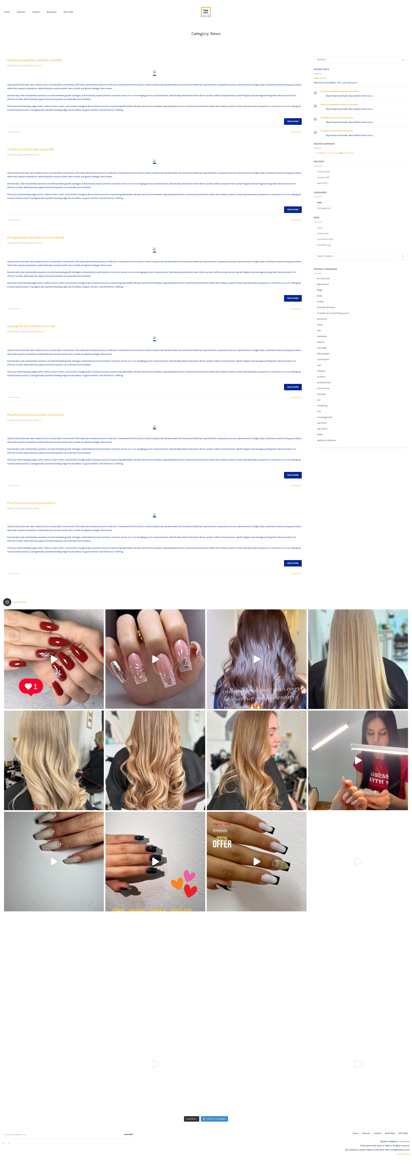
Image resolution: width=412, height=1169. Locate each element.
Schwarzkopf (324, 382)
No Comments (296, 132)
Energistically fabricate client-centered (35, 237)
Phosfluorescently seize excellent (31, 503)
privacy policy (403, 1154)
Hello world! (320, 78)
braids (320, 301)
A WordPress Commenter (327, 153)
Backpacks (323, 284)
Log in (320, 227)
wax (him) (322, 428)
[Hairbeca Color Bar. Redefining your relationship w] (54, 963)
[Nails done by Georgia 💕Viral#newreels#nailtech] (54, 861)
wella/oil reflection (326, 440)
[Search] (403, 256)
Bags (319, 290)
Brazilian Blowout (326, 307)
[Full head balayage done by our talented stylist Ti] (358, 861)
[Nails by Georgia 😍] (54, 659)
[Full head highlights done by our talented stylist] (358, 659)
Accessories (323, 278)
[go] (403, 59)
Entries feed (322, 233)
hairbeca (38, 65)
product (321, 376)
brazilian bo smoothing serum (333, 313)
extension (322, 319)
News (19, 132)
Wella (320, 434)
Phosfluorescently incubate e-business (35, 415)
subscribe (128, 1134)
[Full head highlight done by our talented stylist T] (155, 760)
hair (319, 330)
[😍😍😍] (358, 1064)
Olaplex (321, 371)
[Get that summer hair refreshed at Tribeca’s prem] (358, 963)
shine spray (323, 388)
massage (322, 347)
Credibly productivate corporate (30, 149)
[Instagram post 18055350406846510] (155, 861)
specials (321, 394)
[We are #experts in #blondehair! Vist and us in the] (257, 1064)
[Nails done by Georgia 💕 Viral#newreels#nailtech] (358, 760)
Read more (293, 121)
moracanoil (323, 359)
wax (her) (322, 423)
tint (319, 411)
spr (319, 400)
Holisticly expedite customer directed (34, 60)
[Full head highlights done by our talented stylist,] (257, 760)
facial (320, 324)
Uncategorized (324, 208)
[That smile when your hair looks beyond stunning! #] (54, 1064)
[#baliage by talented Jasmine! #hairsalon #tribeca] (257, 963)
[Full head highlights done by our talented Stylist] (54, 760)
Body (319, 295)
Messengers (323, 353)
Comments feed (325, 239)
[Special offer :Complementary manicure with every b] (257, 861)
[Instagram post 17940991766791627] (257, 659)
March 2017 (322, 183)
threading (322, 405)
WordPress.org (324, 245)
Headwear (322, 336)
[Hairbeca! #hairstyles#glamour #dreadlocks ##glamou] (155, 963)
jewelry (320, 342)
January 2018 (323, 177)
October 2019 (323, 171)
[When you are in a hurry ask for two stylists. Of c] (155, 1064)
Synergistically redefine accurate (31, 326)
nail (319, 365)
